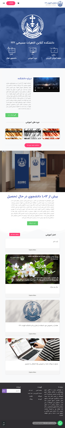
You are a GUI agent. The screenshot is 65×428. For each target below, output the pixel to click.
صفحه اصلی (39, 390)
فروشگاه (40, 396)
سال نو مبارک (54, 287)
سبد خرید (30, 393)
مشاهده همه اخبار (15, 234)
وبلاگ (31, 399)
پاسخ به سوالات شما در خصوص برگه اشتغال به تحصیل (41, 364)
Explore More (32, 250)
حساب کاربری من (37, 393)
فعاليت (30, 396)
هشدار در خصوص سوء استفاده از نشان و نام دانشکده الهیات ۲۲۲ (38, 325)
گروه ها (40, 399)
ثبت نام (55, 241)
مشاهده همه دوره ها (33, 145)
